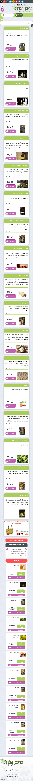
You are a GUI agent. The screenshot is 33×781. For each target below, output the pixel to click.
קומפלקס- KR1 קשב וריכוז (20, 166)
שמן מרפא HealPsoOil (15, 636)
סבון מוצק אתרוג (23, 468)
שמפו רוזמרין (24, 28)
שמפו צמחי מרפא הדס (21, 111)
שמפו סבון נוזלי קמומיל (21, 56)
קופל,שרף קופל (15, 723)
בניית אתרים (3, 780)
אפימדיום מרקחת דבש (21, 413)
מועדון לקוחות (18, 14)
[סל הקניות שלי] (2, 10)
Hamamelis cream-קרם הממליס (18, 221)
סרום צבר (25, 385)
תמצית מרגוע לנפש (14, 583)
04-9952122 (2, 6)
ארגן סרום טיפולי (14, 600)
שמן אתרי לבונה (14, 653)
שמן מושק (16, 565)
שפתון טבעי (24, 358)
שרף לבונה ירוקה (14, 740)
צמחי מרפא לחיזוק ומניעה (20, 440)
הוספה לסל (12, 49)
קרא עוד (8, 39)
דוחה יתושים (24, 303)
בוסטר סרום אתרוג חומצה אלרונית (14, 706)
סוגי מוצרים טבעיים (16, 540)
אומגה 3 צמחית (23, 138)
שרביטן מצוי (15, 618)
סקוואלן (17, 688)
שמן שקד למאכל (23, 275)
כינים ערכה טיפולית (22, 83)
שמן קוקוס (25, 330)
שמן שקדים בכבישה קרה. (20, 248)
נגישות (1, 19)
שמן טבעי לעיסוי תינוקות (20, 193)
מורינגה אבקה (24, 495)
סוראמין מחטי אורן (14, 670)
